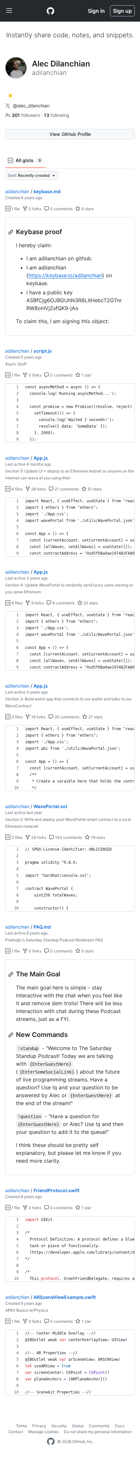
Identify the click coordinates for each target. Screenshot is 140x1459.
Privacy (39, 1425)
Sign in (96, 11)
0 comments (61, 208)
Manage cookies (43, 1431)
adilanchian (17, 191)
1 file (15, 208)
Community (99, 1425)
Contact (15, 1431)
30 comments (66, 716)
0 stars (87, 208)
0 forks (34, 208)
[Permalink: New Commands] (11, 1035)
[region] (70, 276)
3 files (16, 716)
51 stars (94, 489)
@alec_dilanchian (31, 105)
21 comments (66, 489)
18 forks (38, 716)
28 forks (38, 489)
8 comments (63, 602)
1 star (85, 375)
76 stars (97, 837)
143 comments (68, 837)
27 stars (95, 716)
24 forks (38, 837)
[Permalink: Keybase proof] (11, 232)
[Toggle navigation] (9, 11)
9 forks (37, 602)
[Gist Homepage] (50, 11)
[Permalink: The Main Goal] (11, 974)
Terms (21, 1425)
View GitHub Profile (70, 134)
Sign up (122, 11)
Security (59, 1425)
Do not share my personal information (98, 1431)
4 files (16, 489)
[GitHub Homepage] (51, 1441)
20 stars (90, 602)
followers (26, 115)
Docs (119, 1425)
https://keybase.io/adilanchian (65, 275)
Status (78, 1425)
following (56, 115)
